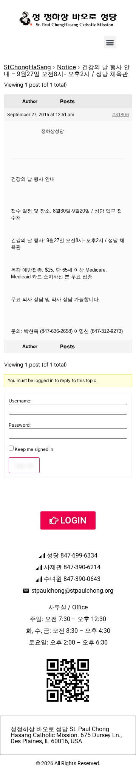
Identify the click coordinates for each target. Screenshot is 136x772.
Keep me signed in (34, 449)
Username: (20, 401)
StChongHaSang (27, 67)
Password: (20, 425)
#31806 (120, 114)
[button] (110, 42)
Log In (24, 465)
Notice (66, 67)
